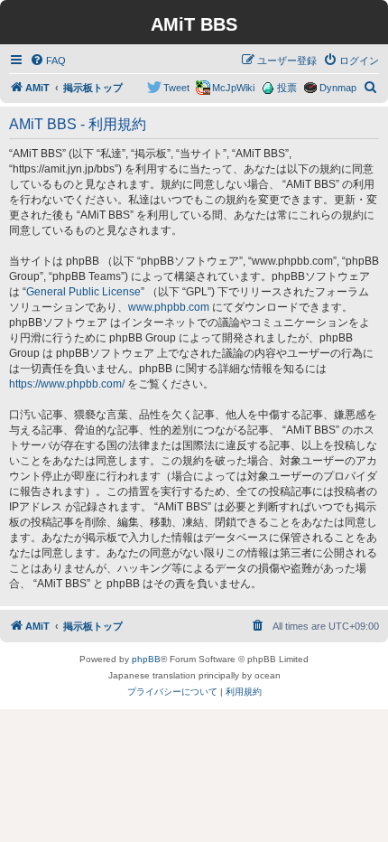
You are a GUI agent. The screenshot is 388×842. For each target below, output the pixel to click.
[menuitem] (48, 60)
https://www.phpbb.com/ (67, 384)
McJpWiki (233, 87)
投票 (287, 87)
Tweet (176, 87)
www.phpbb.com (168, 307)
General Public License (83, 291)
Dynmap (337, 87)
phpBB (146, 659)
